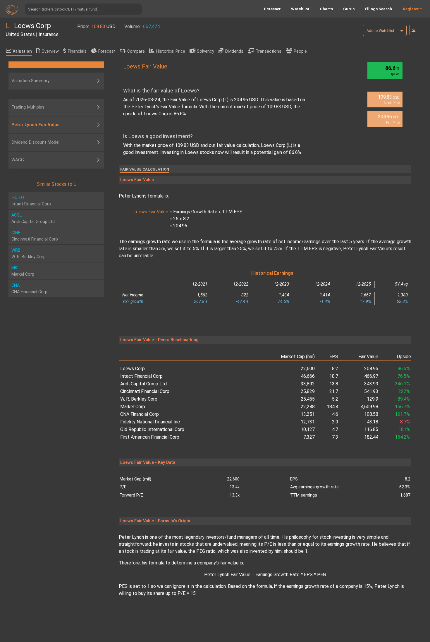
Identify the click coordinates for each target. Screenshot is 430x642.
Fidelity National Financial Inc (150, 422)
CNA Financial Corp (139, 414)
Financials (77, 51)
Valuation (22, 51)
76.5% (404, 376)
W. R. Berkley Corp (138, 399)
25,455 (308, 399)
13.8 (333, 384)
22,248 (308, 406)
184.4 (332, 406)
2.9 (335, 422)
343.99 (371, 384)
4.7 (335, 429)
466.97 (371, 376)
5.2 (335, 399)
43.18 (372, 422)
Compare (136, 51)
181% (404, 429)
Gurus (349, 8)
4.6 (335, 414)
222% (404, 391)
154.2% (402, 437)
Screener (272, 8)
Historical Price (170, 51)
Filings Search (378, 8)
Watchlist (300, 8)
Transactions (268, 51)
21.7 (333, 391)
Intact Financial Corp (141, 376)
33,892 (308, 384)
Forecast (107, 51)
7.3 (335, 437)
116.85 (371, 429)
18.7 (333, 376)
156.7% (402, 406)
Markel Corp (132, 406)
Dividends (234, 51)
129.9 (372, 399)
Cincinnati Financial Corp (144, 391)
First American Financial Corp (149, 437)
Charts (326, 8)
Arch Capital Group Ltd (143, 384)
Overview (50, 51)
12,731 (308, 422)
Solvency (205, 51)
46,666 (308, 376)
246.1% (402, 384)
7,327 (309, 437)
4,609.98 (369, 406)
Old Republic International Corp (152, 429)
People (300, 51)
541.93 (371, 391)
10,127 (308, 429)
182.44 (371, 437)
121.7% (402, 414)
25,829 (308, 391)
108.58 (371, 414)
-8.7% (404, 422)
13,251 (308, 414)
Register (411, 8)
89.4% (404, 399)
